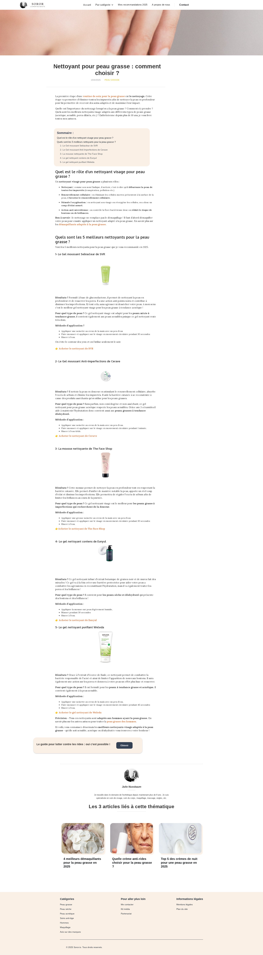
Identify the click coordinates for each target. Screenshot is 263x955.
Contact (184, 4)
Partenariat (126, 913)
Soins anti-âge (67, 918)
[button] (104, 5)
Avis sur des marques (70, 932)
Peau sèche (65, 909)
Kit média (125, 909)
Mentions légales (184, 904)
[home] (34, 5)
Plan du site (182, 909)
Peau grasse (112, 80)
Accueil (87, 4)
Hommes (64, 923)
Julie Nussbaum (131, 786)
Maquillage (65, 927)
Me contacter (127, 904)
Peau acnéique (67, 913)
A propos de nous (161, 4)
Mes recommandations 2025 (132, 4)
